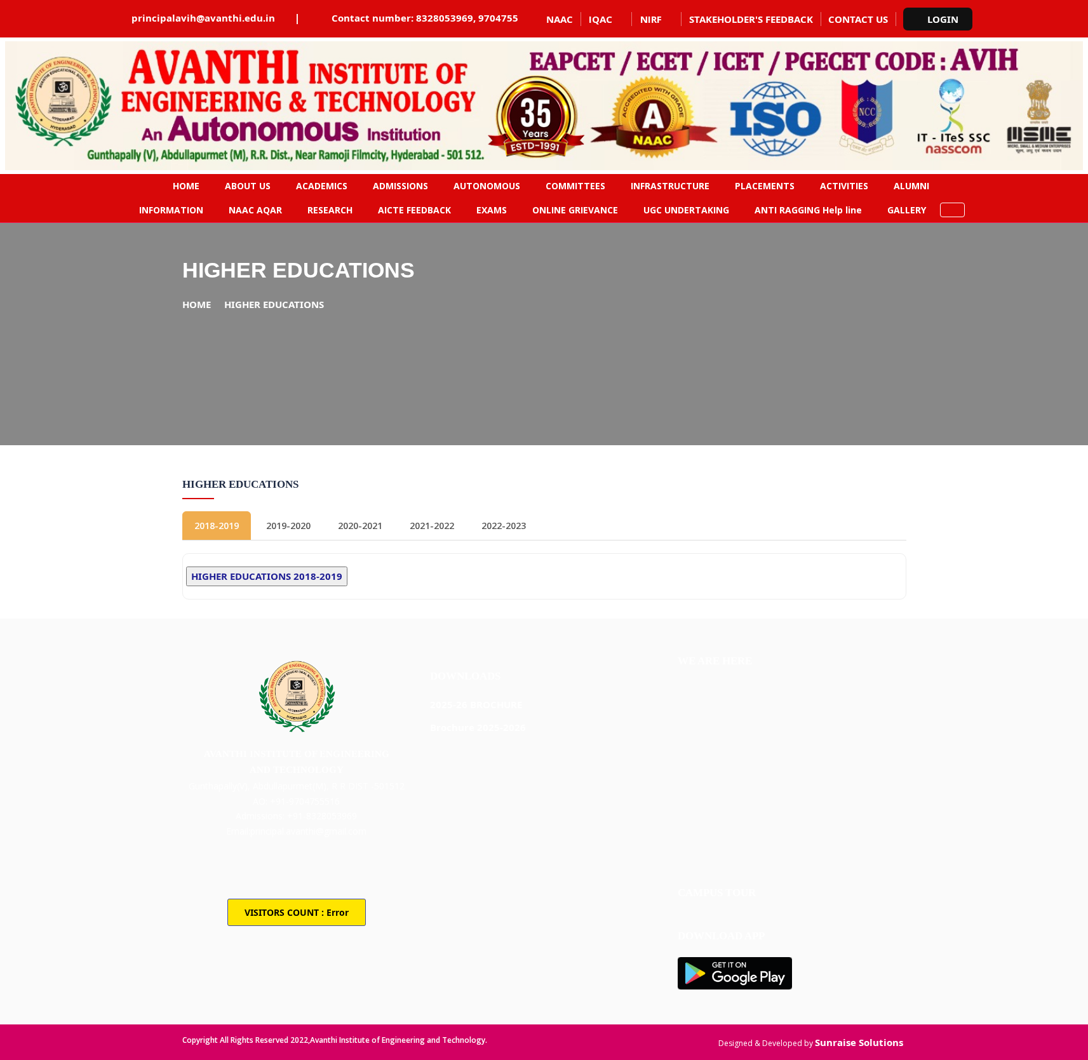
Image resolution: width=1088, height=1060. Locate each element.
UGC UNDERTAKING (686, 210)
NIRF (651, 19)
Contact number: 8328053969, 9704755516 (433, 17)
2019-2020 (288, 526)
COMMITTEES (575, 186)
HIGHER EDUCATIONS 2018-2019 (266, 576)
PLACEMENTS (765, 186)
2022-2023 (503, 526)
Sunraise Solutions (859, 1042)
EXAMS (491, 210)
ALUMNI (911, 186)
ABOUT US (248, 186)
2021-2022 (432, 526)
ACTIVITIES (844, 186)
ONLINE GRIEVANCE (575, 210)
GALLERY (906, 210)
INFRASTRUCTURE (670, 186)
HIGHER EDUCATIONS (274, 304)
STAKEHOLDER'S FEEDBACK (751, 19)
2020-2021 (360, 526)
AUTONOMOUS (486, 186)
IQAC (600, 19)
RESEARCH (330, 210)
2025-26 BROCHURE (476, 704)
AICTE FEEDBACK (414, 210)
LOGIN (942, 19)
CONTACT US (858, 19)
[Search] (952, 210)
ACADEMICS (321, 186)
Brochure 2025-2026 (478, 727)
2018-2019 (216, 526)
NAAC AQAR (255, 210)
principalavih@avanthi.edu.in (203, 17)
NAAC (559, 19)
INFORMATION (171, 210)
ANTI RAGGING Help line (808, 210)
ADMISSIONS (400, 186)
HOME (186, 186)
